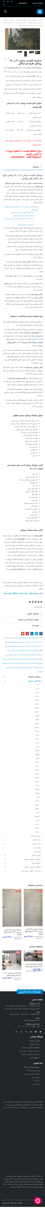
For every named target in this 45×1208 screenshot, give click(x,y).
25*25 (37, 751)
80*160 (37, 828)
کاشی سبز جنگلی (7, 663)
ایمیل (22, 633)
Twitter (36, 633)
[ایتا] (4, 1)
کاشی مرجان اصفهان (35, 23)
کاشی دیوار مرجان (20, 23)
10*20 (37, 689)
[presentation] (37, 37)
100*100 (37, 692)
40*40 (37, 785)
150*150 (37, 723)
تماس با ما (36, 1085)
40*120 (37, 782)
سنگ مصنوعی (36, 844)
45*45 (37, 793)
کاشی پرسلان (39, 663)
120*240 (37, 708)
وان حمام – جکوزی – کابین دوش (31, 871)
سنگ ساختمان (36, 840)
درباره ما (37, 1081)
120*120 (37, 704)
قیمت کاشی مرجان (9, 659)
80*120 (37, 824)
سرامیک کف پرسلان (30, 655)
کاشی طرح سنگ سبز (18, 667)
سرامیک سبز (26, 646)
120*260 (37, 712)
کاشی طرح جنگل (38, 667)
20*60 (37, 747)
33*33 (37, 778)
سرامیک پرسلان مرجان (36, 646)
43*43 (37, 789)
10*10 (38, 685)
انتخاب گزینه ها (27, 893)
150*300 (37, 727)
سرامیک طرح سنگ (34, 650)
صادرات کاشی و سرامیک (32, 1075)
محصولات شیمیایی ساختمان (32, 867)
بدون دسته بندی (36, 836)
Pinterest (27, 633)
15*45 (37, 720)
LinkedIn (31, 633)
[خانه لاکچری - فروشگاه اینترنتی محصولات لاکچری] (22, 12)
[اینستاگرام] (11, 1)
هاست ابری (5, 1204)
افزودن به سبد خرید (6, 955)
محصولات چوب (36, 863)
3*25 (37, 758)
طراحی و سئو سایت (16, 1204)
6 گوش (37, 805)
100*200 (37, 696)
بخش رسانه (36, 1078)
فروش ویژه (37, 847)
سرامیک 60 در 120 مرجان (32, 642)
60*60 (37, 813)
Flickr (16, 1033)
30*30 (37, 762)
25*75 (37, 754)
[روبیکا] (4, 4)
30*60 (37, 766)
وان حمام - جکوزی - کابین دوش (29, 1052)
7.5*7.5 (36, 816)
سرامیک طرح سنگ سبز (22, 650)
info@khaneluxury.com (32, 1021)
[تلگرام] (7, 1)
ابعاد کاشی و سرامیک (34, 681)
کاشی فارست (9, 667)
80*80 (37, 832)
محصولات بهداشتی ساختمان (32, 859)
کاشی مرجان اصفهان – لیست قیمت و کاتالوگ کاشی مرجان (23, 593)
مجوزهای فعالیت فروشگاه (31, 1068)
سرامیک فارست (11, 650)
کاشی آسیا (38, 851)
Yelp (21, 1033)
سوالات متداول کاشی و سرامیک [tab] (28, 619)
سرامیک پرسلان (21, 642)
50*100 (37, 801)
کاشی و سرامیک (8, 20)
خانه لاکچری (35, 339)
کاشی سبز (14, 663)
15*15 (37, 716)
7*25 (37, 820)
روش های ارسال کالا (33, 1071)
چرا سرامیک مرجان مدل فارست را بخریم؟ (22, 213)
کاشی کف (40, 672)
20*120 (37, 739)
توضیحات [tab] (36, 167)
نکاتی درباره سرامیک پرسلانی (25, 225)
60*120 (37, 638)
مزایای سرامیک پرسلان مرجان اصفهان (23, 216)
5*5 (38, 797)
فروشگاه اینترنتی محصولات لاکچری (26, 20)
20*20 (37, 743)
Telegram (26, 1033)
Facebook (41, 633)
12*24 (37, 700)
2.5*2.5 (37, 731)
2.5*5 (37, 735)
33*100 (37, 774)
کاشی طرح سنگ (28, 667)
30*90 (37, 770)
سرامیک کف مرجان (30, 638)
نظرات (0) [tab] (35, 625)
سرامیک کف (39, 655)
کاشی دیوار (21, 663)
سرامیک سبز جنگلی (17, 646)
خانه (40, 20)
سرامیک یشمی (18, 659)
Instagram (31, 1033)
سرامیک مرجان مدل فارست (30, 659)
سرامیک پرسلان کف (10, 642)
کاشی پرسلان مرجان (29, 663)
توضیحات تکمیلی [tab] (33, 613)
